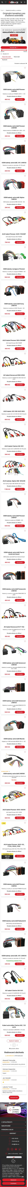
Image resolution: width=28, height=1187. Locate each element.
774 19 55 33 (15, 1141)
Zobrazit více (14, 1097)
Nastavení (13, 1180)
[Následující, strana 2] (14, 1045)
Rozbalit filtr (13, 47)
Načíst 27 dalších (14, 1041)
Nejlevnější (17, 56)
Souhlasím (13, 1183)
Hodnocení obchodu (14, 1052)
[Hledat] (2, 2)
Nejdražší (4, 59)
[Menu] (24, 2)
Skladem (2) (6, 53)
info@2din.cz (15, 1144)
